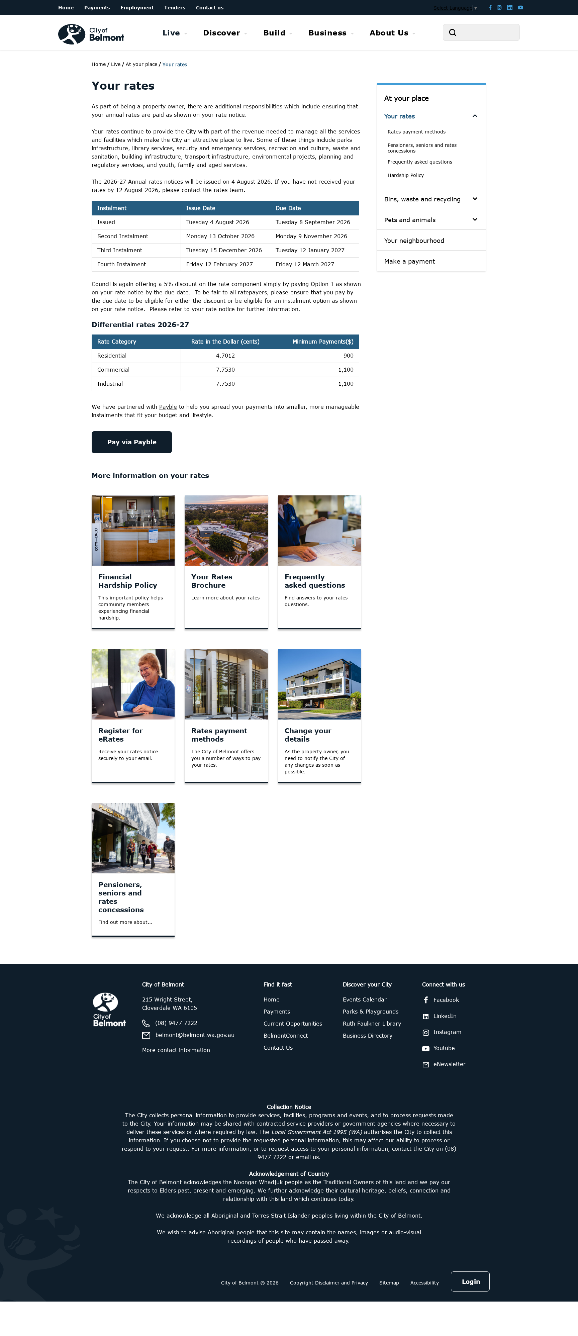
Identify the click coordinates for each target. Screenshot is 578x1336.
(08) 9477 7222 (176, 1023)
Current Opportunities (293, 1024)
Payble (168, 407)
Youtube (444, 1048)
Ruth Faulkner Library (372, 1024)
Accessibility (424, 1282)
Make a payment (409, 261)
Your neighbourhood (414, 240)
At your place (406, 98)
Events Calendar (365, 999)
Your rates (399, 116)
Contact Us (278, 1048)
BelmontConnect (286, 1036)
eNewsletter (450, 1064)
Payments (277, 1012)
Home (99, 64)
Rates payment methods (417, 131)
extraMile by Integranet (32, 968)
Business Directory (367, 1036)
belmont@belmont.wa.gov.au (195, 1035)
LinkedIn (445, 1016)
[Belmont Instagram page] (499, 7)
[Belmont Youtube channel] (520, 7)
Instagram (448, 1032)
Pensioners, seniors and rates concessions (422, 148)
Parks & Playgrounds (370, 1012)
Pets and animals (410, 219)
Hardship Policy (406, 175)
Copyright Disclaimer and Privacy (329, 1282)
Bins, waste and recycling (422, 199)
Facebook (446, 1000)
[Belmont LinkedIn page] (509, 7)
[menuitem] (175, 32)
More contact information (176, 1050)
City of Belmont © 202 (248, 1282)
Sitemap (389, 1282)
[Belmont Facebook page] (490, 7)
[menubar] (289, 32)
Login (471, 1281)
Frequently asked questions (420, 162)
